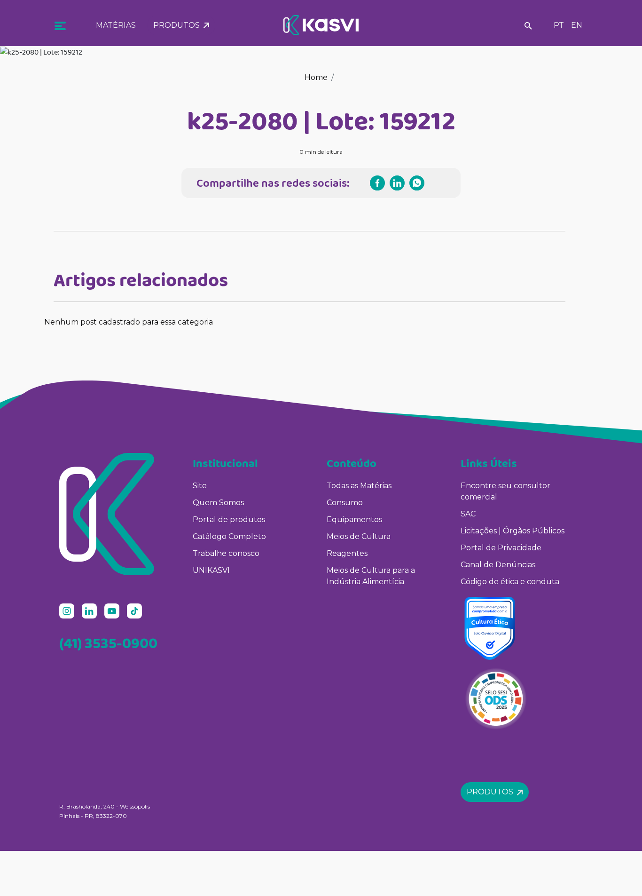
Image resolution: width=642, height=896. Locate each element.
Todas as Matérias (359, 485)
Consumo (345, 502)
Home (316, 77)
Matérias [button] (116, 25)
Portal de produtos (229, 519)
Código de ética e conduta (510, 581)
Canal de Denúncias (498, 564)
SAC (468, 513)
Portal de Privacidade (501, 547)
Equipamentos (354, 519)
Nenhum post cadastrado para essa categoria (128, 321)
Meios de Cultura (359, 536)
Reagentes (347, 553)
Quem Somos (218, 502)
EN (576, 25)
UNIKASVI (211, 570)
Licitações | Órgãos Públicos (513, 530)
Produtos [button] (178, 25)
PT (559, 25)
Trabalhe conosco (226, 553)
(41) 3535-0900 (108, 643)
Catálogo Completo (229, 536)
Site (200, 485)
